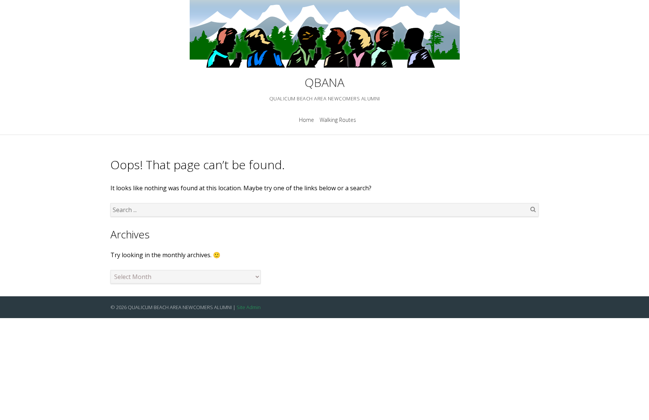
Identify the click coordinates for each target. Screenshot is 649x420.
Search (533, 209)
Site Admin (249, 307)
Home (306, 119)
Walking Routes (338, 119)
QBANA (324, 82)
